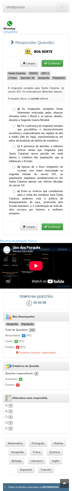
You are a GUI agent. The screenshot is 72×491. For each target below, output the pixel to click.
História (58, 443)
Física (36, 452)
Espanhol (26, 469)
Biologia (17, 460)
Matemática (15, 443)
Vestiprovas (15, 7)
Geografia (17, 452)
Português (38, 443)
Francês (46, 469)
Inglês (55, 460)
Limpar (30, 63)
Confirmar (53, 63)
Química (54, 452)
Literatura (37, 460)
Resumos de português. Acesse (18, 240)
